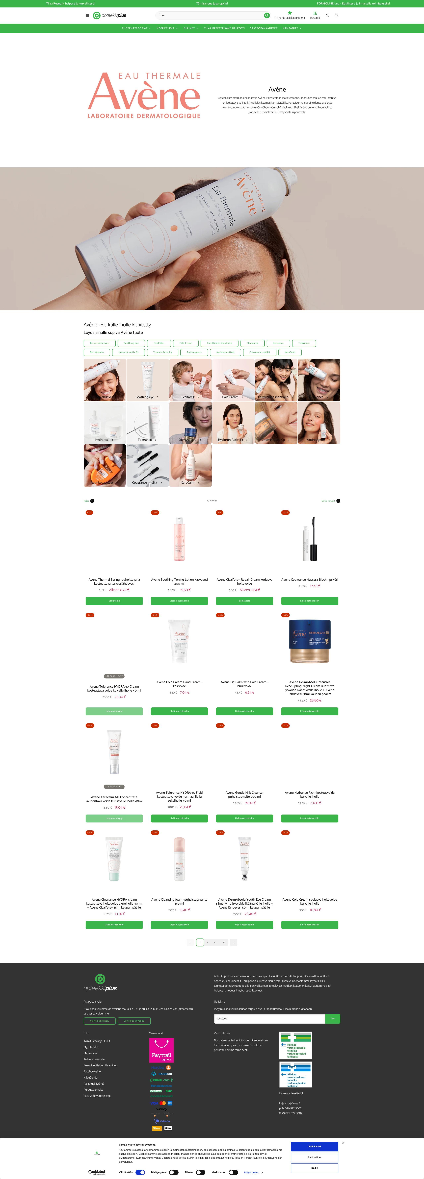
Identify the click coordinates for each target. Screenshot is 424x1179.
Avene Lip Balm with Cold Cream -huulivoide (244, 684)
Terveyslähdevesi (99, 343)
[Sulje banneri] (343, 1143)
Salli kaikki (314, 1146)
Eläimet (189, 28)
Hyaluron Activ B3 (129, 352)
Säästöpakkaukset (264, 28)
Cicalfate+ (159, 343)
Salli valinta (314, 1157)
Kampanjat (290, 28)
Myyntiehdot (91, 1047)
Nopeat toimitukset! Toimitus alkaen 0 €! (70, 3)
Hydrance (278, 343)
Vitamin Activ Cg (162, 352)
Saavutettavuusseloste (97, 1095)
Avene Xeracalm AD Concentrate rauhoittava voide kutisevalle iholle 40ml (114, 799)
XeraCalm (290, 352)
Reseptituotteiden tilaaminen (100, 1065)
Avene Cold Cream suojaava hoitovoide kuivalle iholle (310, 901)
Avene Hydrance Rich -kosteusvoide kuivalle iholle (310, 794)
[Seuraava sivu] (233, 942)
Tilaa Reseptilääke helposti (224, 28)
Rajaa (86, 501)
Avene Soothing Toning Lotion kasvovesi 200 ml (179, 581)
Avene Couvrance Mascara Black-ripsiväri (309, 579)
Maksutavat (91, 1053)
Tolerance (304, 343)
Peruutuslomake (93, 1089)
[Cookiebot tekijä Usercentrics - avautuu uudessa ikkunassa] (96, 1172)
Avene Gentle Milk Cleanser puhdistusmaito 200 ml (245, 794)
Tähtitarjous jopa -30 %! (353, 3)
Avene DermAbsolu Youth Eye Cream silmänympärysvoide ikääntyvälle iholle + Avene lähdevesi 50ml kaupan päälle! (244, 903)
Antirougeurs (194, 352)
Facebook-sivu (92, 1071)
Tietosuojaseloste (94, 1059)
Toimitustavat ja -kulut (97, 1041)
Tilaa (332, 1019)
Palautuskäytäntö (94, 1083)
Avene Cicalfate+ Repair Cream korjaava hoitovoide (244, 581)
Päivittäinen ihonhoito (219, 343)
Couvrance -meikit (259, 352)
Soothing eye (131, 343)
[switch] (174, 1172)
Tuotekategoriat (135, 28)
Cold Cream (186, 343)
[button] (88, 16)
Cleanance (252, 343)
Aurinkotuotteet (225, 352)
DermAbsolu (97, 352)
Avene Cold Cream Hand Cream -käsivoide (179, 684)
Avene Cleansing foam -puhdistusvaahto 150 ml (179, 901)
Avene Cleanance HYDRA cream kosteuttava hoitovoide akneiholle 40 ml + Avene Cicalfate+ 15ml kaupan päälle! (114, 903)
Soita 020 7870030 (134, 1021)
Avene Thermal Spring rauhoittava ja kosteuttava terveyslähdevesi (114, 581)
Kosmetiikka (166, 28)
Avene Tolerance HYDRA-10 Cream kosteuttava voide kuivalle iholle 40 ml (114, 688)
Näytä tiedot (251, 1172)
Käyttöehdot (91, 1077)
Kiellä (314, 1168)
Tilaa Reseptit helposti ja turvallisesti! (212, 3)
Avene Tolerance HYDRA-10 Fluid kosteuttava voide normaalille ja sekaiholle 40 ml (179, 796)
